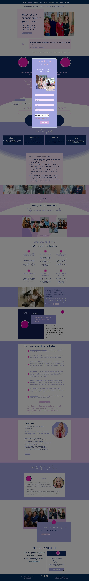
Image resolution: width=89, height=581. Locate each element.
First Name (37, 93)
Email (36, 108)
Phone (36, 103)
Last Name (37, 98)
